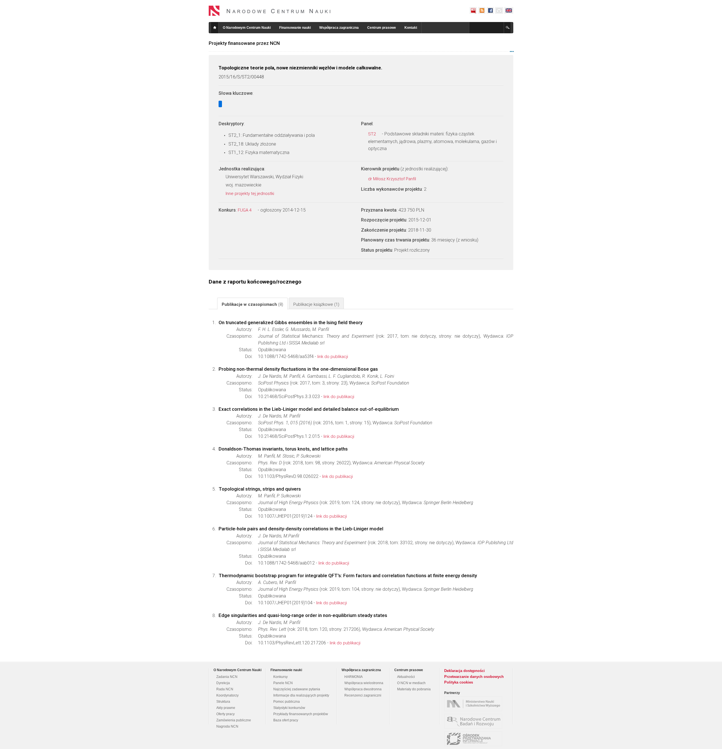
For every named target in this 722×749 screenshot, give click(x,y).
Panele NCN (283, 683)
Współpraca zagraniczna (339, 28)
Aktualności (406, 676)
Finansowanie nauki (295, 28)
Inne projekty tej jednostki (250, 193)
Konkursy (280, 676)
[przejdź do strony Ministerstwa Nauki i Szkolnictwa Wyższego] (474, 704)
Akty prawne (225, 708)
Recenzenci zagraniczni (362, 695)
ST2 (372, 134)
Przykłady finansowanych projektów (300, 714)
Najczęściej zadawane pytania (296, 689)
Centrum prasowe (381, 28)
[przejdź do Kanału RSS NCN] (481, 10)
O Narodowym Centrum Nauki (247, 28)
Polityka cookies (458, 682)
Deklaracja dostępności (464, 671)
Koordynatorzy (227, 695)
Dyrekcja (223, 683)
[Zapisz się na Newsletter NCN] (499, 10)
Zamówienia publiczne (233, 720)
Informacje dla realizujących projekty (301, 695)
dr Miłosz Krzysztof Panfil (392, 178)
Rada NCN (224, 689)
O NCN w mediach (411, 683)
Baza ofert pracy (285, 720)
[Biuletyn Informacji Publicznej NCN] (473, 10)
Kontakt (410, 28)
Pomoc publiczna (286, 701)
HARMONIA (353, 676)
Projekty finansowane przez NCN (244, 43)
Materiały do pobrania (414, 689)
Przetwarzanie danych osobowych (474, 677)
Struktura (223, 701)
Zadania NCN (226, 676)
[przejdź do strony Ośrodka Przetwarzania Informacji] (474, 739)
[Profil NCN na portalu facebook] (490, 10)
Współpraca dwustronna (363, 689)
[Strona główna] (270, 11)
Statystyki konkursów (289, 708)
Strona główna (215, 27)
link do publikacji (332, 356)
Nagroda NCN (227, 726)
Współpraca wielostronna (363, 683)
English (508, 10)
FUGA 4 (245, 210)
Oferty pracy (225, 714)
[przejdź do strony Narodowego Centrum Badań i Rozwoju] (474, 721)
